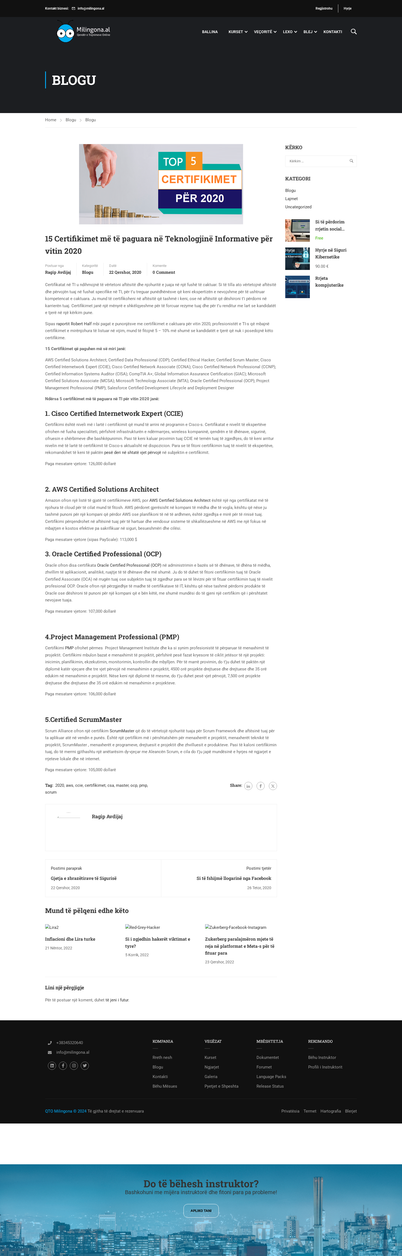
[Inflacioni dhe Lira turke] (52, 927)
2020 (59, 785)
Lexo (288, 32)
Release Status (270, 1086)
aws (69, 785)
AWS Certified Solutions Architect (180, 500)
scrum (51, 792)
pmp (143, 785)
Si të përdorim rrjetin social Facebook (330, 228)
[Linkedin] (52, 1066)
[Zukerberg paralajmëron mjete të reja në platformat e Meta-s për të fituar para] (235, 927)
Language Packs (271, 1076)
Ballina (210, 32)
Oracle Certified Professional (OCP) (129, 565)
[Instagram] (74, 1066)
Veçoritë (263, 32)
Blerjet (351, 1111)
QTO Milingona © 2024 (65, 1111)
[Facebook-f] (63, 1066)
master (122, 785)
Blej (308, 32)
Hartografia (331, 1111)
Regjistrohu (324, 8)
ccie (79, 785)
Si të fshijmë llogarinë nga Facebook (234, 878)
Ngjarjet (212, 1067)
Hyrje (347, 8)
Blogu (71, 119)
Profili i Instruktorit (325, 1067)
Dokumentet (268, 1057)
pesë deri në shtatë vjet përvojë (132, 452)
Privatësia (290, 1111)
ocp (133, 785)
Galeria (211, 1076)
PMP (69, 648)
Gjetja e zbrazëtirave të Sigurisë (83, 878)
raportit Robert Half (74, 323)
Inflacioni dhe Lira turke (70, 939)
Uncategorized (298, 206)
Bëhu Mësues (165, 1086)
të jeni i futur (117, 1000)
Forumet (264, 1067)
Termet (310, 1111)
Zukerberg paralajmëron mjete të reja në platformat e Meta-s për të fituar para (239, 946)
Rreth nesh (162, 1057)
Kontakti (333, 32)
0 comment (164, 272)
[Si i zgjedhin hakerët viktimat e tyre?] (142, 927)
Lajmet (291, 198)
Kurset (236, 32)
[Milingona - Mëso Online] (91, 32)
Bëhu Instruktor (322, 1057)
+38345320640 (69, 1042)
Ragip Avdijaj (58, 272)
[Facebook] (261, 786)
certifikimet (95, 785)
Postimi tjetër (258, 868)
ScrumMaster (122, 730)
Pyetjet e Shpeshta (221, 1086)
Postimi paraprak (66, 868)
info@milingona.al (91, 8)
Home (50, 119)
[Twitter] (273, 786)
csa (110, 785)
